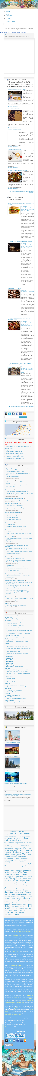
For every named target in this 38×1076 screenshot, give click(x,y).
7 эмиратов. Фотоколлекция (11, 770)
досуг (16, 914)
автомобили (16, 844)
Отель (14, 890)
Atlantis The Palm (20, 872)
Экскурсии (8, 18)
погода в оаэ (21, 876)
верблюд (8, 872)
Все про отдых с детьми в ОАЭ (13, 574)
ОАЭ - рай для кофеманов (14, 108)
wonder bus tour (30, 896)
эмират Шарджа (23, 898)
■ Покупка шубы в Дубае (12, 517)
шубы (19, 900)
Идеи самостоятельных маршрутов (14, 580)
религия (19, 902)
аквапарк (13, 831)
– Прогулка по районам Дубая (13, 651)
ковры (15, 862)
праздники (9, 858)
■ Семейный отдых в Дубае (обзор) (14, 507)
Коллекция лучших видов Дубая (12, 742)
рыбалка (22, 880)
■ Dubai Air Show (10, 541)
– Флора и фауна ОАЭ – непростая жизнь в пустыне (16, 641)
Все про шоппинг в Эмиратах (13, 512)
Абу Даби (7, 668)
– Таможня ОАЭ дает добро (11, 623)
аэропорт (17, 838)
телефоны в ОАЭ (10, 898)
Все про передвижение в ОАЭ (12, 529)
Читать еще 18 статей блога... (12, 520)
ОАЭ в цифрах (9, 565)
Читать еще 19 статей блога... (12, 554)
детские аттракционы (18, 894)
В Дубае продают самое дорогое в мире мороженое (20, 241)
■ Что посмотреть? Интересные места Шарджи (16, 508)
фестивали (14, 874)
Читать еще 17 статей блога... (12, 510)
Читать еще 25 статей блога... (12, 594)
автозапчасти (17, 846)
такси (7, 902)
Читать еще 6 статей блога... (12, 572)
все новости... (30, 803)
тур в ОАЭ (22, 910)
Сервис (7, 19)
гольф (9, 900)
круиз (17, 858)
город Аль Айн (9, 680)
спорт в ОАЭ (13, 880)
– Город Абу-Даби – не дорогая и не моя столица (17, 671)
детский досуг (16, 840)
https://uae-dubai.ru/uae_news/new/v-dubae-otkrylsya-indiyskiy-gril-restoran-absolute (27, 324)
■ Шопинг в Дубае (10, 514)
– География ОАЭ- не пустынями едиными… (15, 640)
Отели (7, 17)
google (30, 894)
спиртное (23, 896)
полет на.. (23, 831)
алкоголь (24, 858)
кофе (20, 836)
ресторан (8, 914)
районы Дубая (10, 860)
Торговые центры (21, 884)
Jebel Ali (26, 908)
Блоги (7, 14)
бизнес (27, 866)
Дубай (7, 643)
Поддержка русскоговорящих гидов (15, 456)
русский (15, 868)
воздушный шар (14, 902)
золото (27, 834)
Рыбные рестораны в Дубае (14, 129)
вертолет (14, 886)
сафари (25, 844)
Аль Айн (28, 892)
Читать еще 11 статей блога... (12, 478)
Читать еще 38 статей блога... (12, 606)
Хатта (12, 888)
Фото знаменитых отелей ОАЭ (12, 756)
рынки (24, 874)
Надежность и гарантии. (12, 450)
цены (15, 908)
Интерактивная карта (20, 422)
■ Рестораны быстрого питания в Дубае (15, 471)
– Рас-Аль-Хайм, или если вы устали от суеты (16, 698)
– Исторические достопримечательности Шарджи (17, 686)
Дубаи (17, 888)
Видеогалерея (20, 707)
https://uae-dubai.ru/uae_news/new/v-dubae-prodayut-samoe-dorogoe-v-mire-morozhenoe (27, 246)
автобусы (27, 868)
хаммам (24, 904)
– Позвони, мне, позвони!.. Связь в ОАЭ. (14, 625)
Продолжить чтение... (13, 106)
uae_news (16, 198)
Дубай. (10, 910)
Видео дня (8, 556)
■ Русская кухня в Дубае (12, 469)
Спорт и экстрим (9, 522)
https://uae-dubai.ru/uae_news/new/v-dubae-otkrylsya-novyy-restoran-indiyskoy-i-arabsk (27, 369)
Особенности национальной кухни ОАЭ (17, 170)
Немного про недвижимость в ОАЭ (14, 498)
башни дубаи (8, 868)
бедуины (30, 876)
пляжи (23, 864)
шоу (21, 850)
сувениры (7, 834)
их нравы (12, 836)
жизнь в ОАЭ (24, 912)
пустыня (8, 838)
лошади (23, 906)
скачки (6, 894)
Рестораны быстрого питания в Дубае (17, 89)
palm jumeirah (21, 908)
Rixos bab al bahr (19, 870)
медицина (27, 870)
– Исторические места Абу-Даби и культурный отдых (18, 673)
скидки (13, 896)
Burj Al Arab (18, 852)
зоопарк (6, 878)
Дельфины (7, 874)
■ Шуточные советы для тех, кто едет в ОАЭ (16, 605)
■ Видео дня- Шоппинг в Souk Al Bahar (15, 558)
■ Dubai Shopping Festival (12, 515)
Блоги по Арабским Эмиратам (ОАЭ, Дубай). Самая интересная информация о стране (20, 83)
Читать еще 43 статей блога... (12, 488)
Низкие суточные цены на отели (14, 451)
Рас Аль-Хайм (16, 834)
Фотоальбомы (20, 727)
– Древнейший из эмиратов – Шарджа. (15, 685)
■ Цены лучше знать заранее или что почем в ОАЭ (17, 491)
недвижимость (11, 912)
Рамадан (17, 864)
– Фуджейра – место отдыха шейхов (14, 690)
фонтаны (19, 892)
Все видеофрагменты (19, 723)
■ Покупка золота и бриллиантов (13, 519)
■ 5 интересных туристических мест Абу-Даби (16, 567)
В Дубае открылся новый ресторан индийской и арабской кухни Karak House (19, 364)
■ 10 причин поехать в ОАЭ (12, 570)
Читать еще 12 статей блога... (12, 578)
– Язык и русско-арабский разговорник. (14, 628)
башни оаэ (29, 850)
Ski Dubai (25, 878)
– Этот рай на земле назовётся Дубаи (14, 645)
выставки (8, 884)
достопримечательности (15, 842)
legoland (15, 910)
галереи (29, 854)
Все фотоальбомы (19, 787)
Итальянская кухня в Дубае (14, 149)
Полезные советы (9, 596)
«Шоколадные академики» (14, 288)
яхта (18, 896)
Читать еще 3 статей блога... (12, 501)
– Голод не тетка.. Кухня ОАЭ (12, 635)
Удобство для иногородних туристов (15, 460)
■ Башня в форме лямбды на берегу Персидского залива (19, 551)
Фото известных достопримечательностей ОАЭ (16, 783)
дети (13, 906)
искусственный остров (20, 882)
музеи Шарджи (8, 886)
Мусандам (17, 906)
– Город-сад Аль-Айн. (11, 681)
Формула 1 (7, 896)
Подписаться (23, 417)
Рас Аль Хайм (9, 697)
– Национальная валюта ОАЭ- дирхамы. (14, 622)
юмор (7, 870)
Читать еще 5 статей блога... (12, 543)
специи (12, 870)
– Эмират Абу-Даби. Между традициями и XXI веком (18, 670)
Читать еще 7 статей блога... (12, 527)
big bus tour (11, 882)
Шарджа (7, 683)
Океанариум (20, 886)
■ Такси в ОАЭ (9, 531)
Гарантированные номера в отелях (14, 453)
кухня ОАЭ (20, 854)
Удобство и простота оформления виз (15, 455)
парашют (13, 854)
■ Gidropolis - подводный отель (13, 553)
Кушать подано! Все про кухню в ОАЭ (15, 468)
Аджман (7, 693)
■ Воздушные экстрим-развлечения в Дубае (16, 526)
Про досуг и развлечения (11, 503)
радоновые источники (26, 836)
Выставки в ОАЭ (9, 536)
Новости (8, 12)
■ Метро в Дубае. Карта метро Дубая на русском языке (18, 533)
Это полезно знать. (10, 480)
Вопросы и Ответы (10, 21)
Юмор (7, 603)
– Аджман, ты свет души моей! (13, 695)
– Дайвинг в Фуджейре (11, 691)
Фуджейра (8, 688)
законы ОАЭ (12, 850)
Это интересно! (9, 489)
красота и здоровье (17, 904)
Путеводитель (9, 15)
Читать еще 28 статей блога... (12, 496)
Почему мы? (20, 439)
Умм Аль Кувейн (9, 700)
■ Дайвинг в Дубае (10, 524)
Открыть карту (9, 435)
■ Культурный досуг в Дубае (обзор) (14, 505)
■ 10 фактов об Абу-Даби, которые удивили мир (17, 568)
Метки (12, 34)
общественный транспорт (15, 856)
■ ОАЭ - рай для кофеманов (12, 476)
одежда (14, 900)
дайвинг (18, 890)
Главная (8, 11)
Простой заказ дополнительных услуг (15, 458)
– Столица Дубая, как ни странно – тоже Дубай (16, 646)
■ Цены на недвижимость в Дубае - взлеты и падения (18, 500)
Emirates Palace (9, 876)
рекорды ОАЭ (21, 848)
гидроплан (12, 846)
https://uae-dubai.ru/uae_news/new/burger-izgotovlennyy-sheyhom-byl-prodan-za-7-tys (28, 208)
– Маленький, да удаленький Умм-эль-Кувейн (16, 702)
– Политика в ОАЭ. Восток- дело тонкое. (14, 627)
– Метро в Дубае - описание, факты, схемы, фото (17, 653)
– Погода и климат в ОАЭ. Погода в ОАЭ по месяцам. (17, 633)
